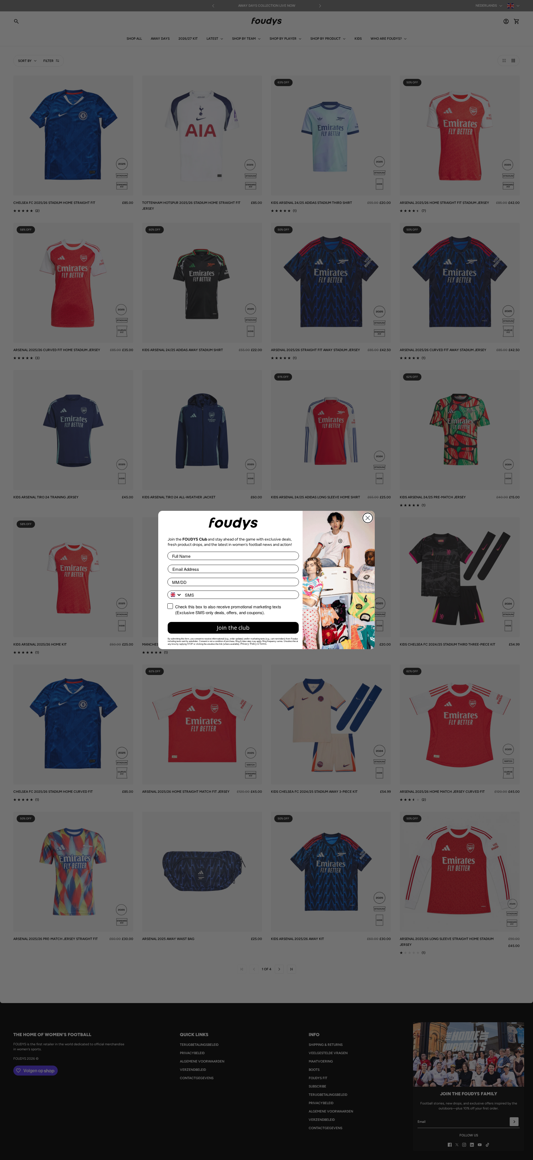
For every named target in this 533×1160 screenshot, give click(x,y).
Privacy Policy (248, 643)
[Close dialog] (368, 518)
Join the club (233, 627)
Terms (262, 643)
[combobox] (175, 595)
